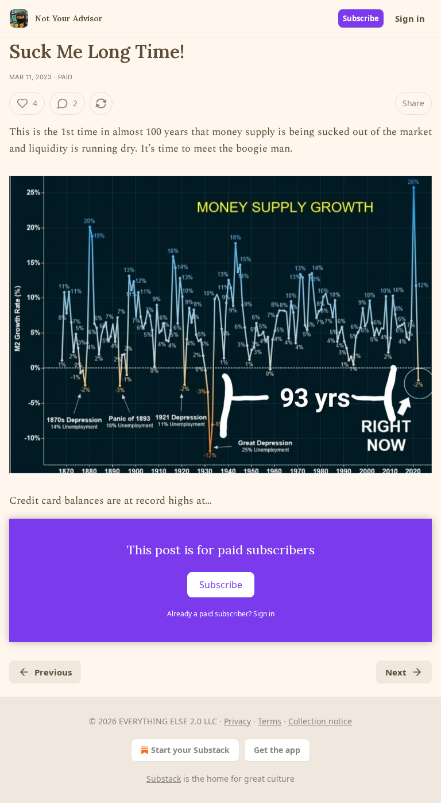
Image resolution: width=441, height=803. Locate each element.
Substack (163, 778)
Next (396, 672)
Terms (269, 721)
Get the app (277, 749)
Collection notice (320, 721)
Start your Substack (190, 749)
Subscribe (361, 18)
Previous (53, 672)
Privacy (237, 721)
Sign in (410, 18)
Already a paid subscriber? (220, 614)
